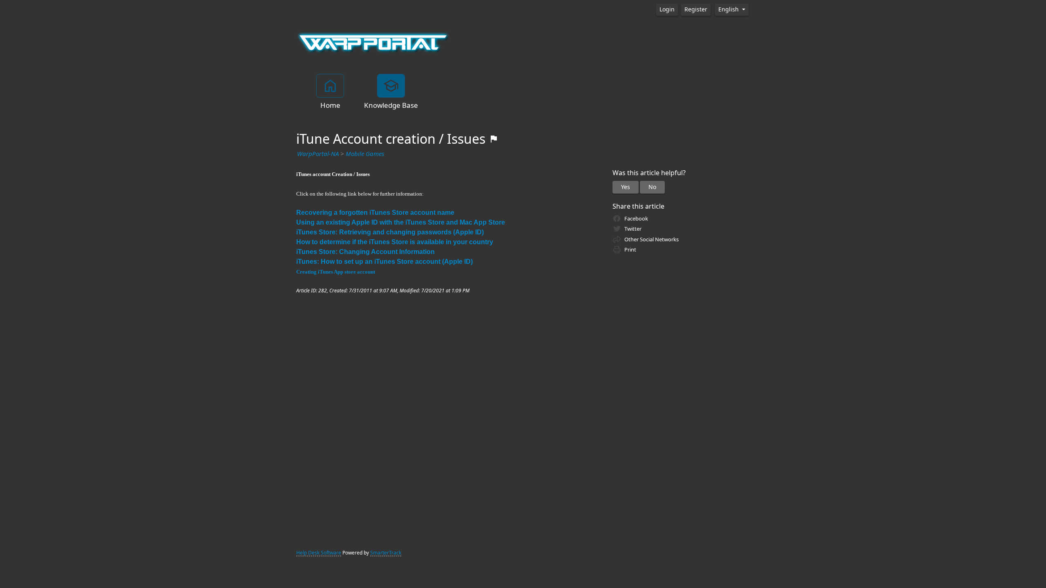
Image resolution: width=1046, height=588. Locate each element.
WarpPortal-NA (318, 154)
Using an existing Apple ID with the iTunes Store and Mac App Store (400, 222)
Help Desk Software (318, 553)
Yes (625, 187)
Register (695, 9)
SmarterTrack (385, 553)
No (652, 187)
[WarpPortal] (373, 42)
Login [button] (667, 9)
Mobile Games (365, 154)
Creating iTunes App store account (335, 272)
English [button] (729, 9)
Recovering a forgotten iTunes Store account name (375, 212)
